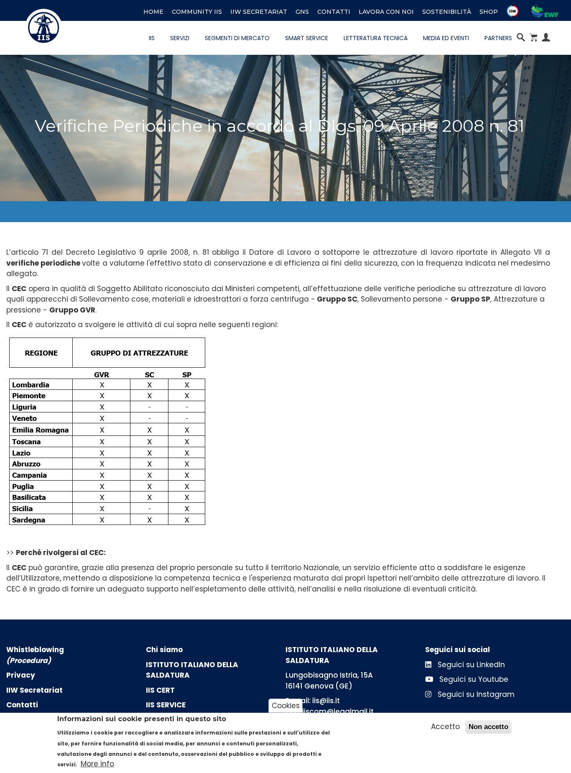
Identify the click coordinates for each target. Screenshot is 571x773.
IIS (152, 38)
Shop (488, 11)
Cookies (286, 706)
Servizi (179, 38)
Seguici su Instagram (475, 694)
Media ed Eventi (446, 38)
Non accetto (488, 727)
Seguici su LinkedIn (470, 665)
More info (97, 764)
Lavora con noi (386, 11)
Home (153, 11)
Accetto (445, 727)
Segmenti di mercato (237, 38)
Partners (498, 38)
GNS (302, 11)
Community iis (197, 11)
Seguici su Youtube (472, 679)
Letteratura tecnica (376, 38)
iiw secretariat (258, 11)
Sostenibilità (446, 11)
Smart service (306, 38)
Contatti (333, 11)
